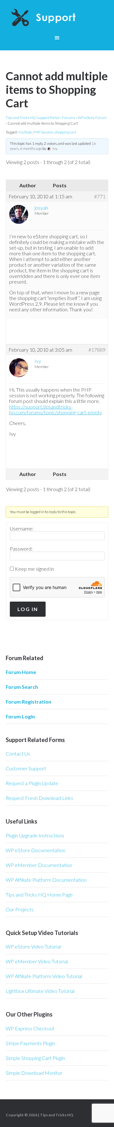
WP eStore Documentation (35, 850)
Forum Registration (28, 702)
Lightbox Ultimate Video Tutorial (40, 991)
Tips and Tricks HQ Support (57, 18)
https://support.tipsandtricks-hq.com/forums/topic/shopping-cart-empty (55, 409)
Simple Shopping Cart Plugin (35, 1058)
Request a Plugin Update (32, 783)
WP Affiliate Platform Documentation (46, 880)
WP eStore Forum (92, 117)
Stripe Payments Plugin (30, 1043)
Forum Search (22, 687)
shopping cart (65, 132)
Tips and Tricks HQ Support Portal (33, 117)
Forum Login (20, 716)
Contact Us (18, 753)
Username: (22, 528)
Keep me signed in (34, 569)
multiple (25, 132)
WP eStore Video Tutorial (33, 946)
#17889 (96, 350)
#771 (99, 196)
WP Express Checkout (30, 1028)
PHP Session (43, 132)
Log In (27, 609)
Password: (21, 549)
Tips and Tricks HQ (56, 1115)
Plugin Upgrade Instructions (35, 835)
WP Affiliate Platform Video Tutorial (44, 976)
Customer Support (26, 768)
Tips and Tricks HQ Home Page (39, 895)
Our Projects (20, 909)
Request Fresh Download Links (39, 798)
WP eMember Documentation (39, 865)
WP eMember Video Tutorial (37, 961)
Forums (68, 117)
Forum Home (21, 672)
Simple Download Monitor (34, 1073)
